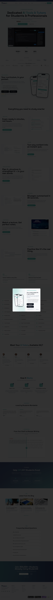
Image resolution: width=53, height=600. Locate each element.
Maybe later (37, 309)
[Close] (39, 289)
